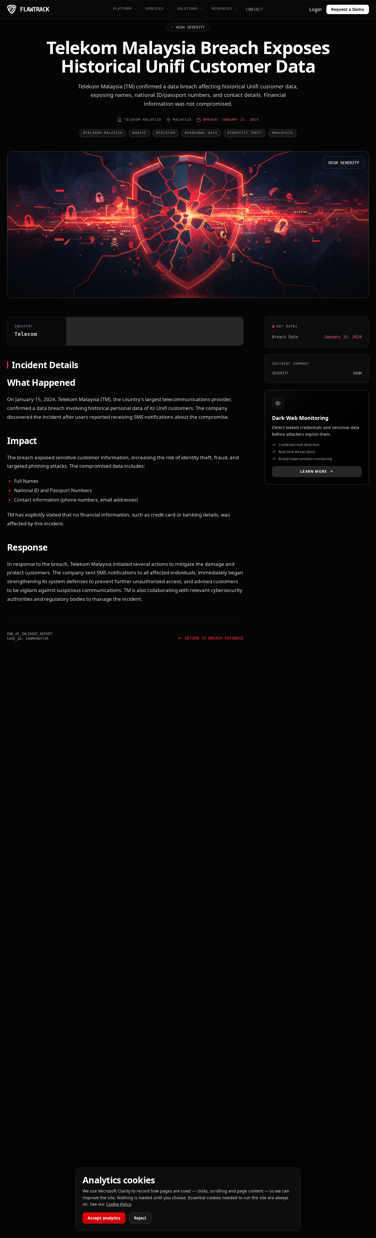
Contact (254, 9)
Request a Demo (347, 9)
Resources (222, 9)
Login (315, 9)
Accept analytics (104, 1218)
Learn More (313, 471)
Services (154, 9)
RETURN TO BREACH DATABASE (214, 638)
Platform (122, 9)
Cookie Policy (118, 1204)
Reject (140, 1218)
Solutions (187, 9)
